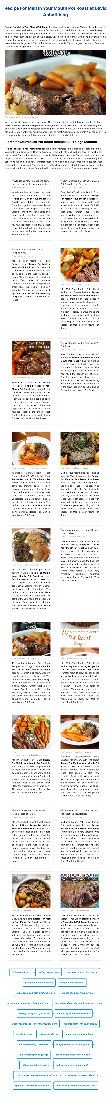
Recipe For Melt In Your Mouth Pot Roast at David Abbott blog (55, 11)
